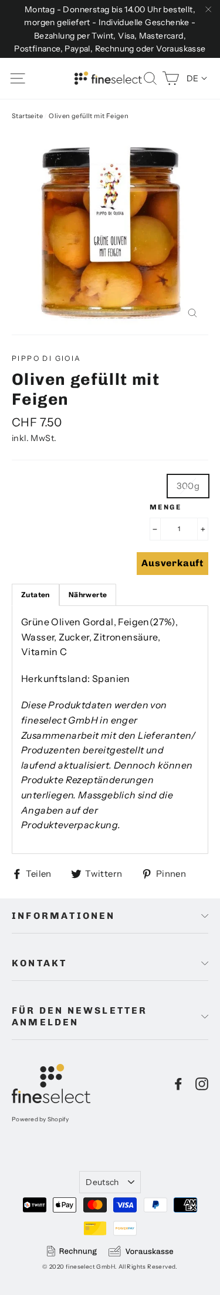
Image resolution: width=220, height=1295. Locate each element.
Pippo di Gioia (47, 358)
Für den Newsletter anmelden (80, 1016)
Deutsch (102, 1182)
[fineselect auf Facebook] (178, 1083)
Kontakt (39, 963)
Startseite (27, 116)
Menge (165, 507)
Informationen (64, 915)
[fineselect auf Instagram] (201, 1083)
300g (188, 485)
